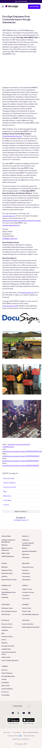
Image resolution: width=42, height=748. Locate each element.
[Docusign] (11, 6)
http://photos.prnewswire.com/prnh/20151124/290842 (20, 466)
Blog (4, 492)
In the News (7, 500)
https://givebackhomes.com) (12, 136)
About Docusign (8, 478)
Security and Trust (9, 487)
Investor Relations (9, 483)
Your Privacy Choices (12, 736)
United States (17, 706)
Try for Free (34, 7)
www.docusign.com (9, 216)
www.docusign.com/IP (10, 306)
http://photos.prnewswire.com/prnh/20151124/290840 (20, 456)
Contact (6, 505)
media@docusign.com (9, 239)
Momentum (7, 496)
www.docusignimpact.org (11, 225)
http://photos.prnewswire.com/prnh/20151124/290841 (20, 461)
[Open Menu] (3, 6)
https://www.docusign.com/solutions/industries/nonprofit (21, 221)
